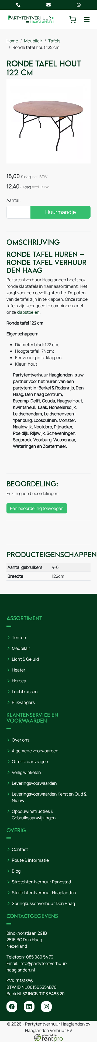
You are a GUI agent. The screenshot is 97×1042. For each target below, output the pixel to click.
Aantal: (13, 200)
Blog (16, 871)
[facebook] (11, 1006)
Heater (18, 670)
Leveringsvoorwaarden (34, 783)
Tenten (19, 637)
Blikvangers (23, 702)
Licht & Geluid (25, 659)
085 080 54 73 (39, 957)
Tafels (54, 41)
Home (12, 41)
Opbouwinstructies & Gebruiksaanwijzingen (34, 814)
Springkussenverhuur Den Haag (43, 903)
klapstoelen (28, 312)
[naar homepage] (30, 19)
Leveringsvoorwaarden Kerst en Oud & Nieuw (49, 797)
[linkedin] (29, 1006)
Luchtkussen (25, 691)
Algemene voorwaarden (35, 751)
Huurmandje (60, 212)
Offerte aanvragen (30, 761)
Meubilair (33, 41)
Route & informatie (30, 860)
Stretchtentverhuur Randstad (41, 882)
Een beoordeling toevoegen (37, 508)
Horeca (19, 681)
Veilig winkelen (26, 772)
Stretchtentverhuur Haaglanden (44, 893)
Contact (20, 849)
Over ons (20, 740)
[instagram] (46, 1006)
